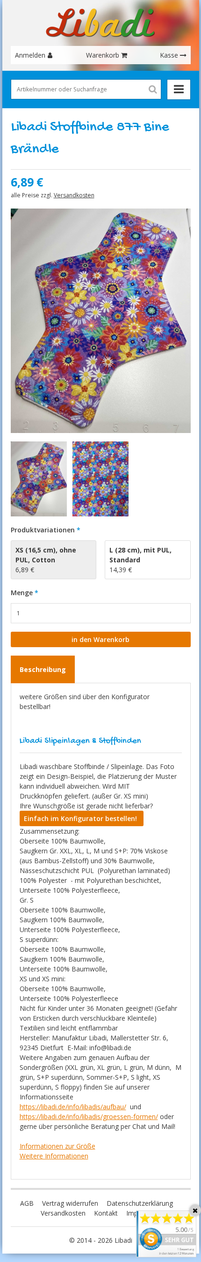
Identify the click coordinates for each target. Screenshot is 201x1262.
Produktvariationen (43, 529)
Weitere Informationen (54, 1155)
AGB (27, 1203)
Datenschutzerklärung (140, 1203)
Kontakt (106, 1213)
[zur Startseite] (100, 22)
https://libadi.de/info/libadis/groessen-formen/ (89, 1116)
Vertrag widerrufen (70, 1203)
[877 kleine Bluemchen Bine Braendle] (100, 479)
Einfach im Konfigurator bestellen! (81, 818)
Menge (22, 592)
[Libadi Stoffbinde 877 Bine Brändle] (101, 321)
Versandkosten (74, 195)
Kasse (169, 55)
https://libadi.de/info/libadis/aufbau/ (73, 1106)
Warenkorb (102, 55)
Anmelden (30, 55)
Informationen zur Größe (57, 1146)
